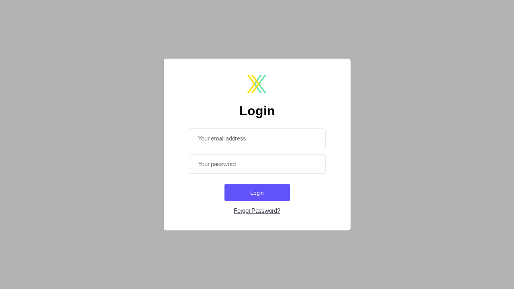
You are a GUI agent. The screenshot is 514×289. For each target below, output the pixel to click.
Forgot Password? (257, 210)
